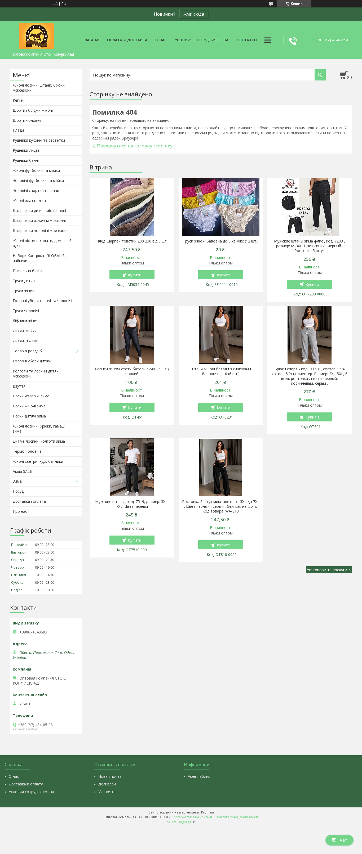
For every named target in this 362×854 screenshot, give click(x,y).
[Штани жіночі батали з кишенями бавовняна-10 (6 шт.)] (221, 335)
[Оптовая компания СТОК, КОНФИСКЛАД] (36, 35)
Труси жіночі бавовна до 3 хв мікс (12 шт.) (220, 241)
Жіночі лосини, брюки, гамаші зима (39, 429)
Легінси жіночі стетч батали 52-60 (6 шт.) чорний (132, 371)
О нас (161, 39)
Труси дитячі (24, 280)
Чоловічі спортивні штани (36, 190)
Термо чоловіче (27, 451)
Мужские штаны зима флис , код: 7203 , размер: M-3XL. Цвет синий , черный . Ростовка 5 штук (309, 246)
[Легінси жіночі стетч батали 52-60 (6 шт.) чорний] (132, 335)
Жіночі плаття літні (30, 200)
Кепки (18, 100)
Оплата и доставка (127, 39)
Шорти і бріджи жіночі (33, 110)
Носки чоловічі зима (31, 395)
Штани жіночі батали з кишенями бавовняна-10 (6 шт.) (221, 371)
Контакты (246, 39)
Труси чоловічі (26, 310)
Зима (17, 481)
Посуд (18, 491)
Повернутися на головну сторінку (135, 146)
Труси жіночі (24, 290)
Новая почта (110, 776)
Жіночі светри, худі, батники (38, 461)
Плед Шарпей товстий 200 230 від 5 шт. (131, 241)
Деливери (107, 783)
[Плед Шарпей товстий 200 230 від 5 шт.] (132, 207)
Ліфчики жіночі (26, 320)
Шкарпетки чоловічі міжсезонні (41, 230)
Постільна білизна (29, 270)
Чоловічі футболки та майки (38, 180)
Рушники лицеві (27, 150)
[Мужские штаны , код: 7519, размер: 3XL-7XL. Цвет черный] (132, 467)
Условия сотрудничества (201, 39)
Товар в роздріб (27, 350)
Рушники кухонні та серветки (39, 140)
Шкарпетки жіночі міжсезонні (39, 220)
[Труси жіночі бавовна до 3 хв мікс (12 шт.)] (221, 207)
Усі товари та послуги (327, 569)
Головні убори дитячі (32, 360)
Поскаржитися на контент (191, 817)
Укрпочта (107, 791)
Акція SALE (22, 471)
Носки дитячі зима (29, 416)
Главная (90, 39)
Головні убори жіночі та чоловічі (42, 300)
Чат (343, 840)
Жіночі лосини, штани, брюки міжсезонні (39, 88)
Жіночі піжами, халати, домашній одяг (42, 243)
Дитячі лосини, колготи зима (39, 441)
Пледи (18, 130)
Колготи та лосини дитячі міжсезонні (36, 373)
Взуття (19, 386)
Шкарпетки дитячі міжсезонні (39, 210)
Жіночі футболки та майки (36, 170)
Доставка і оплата (29, 501)
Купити (135, 274)
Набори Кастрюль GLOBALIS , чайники (40, 258)
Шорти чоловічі (27, 120)
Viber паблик (199, 776)
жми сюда (193, 14)
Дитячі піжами (25, 340)
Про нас (20, 511)
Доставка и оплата (26, 783)
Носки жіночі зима (29, 405)
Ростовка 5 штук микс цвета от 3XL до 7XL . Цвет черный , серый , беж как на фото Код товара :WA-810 (220, 506)
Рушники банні (26, 160)
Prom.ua (207, 812)
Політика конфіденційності (237, 817)
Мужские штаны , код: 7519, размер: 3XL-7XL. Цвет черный (132, 504)
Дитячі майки (25, 330)
